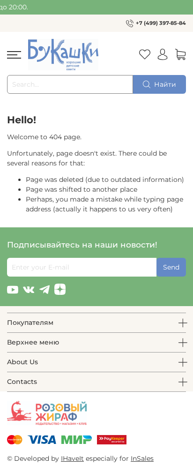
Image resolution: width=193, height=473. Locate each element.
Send (171, 267)
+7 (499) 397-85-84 (161, 23)
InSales (142, 458)
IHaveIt (72, 458)
